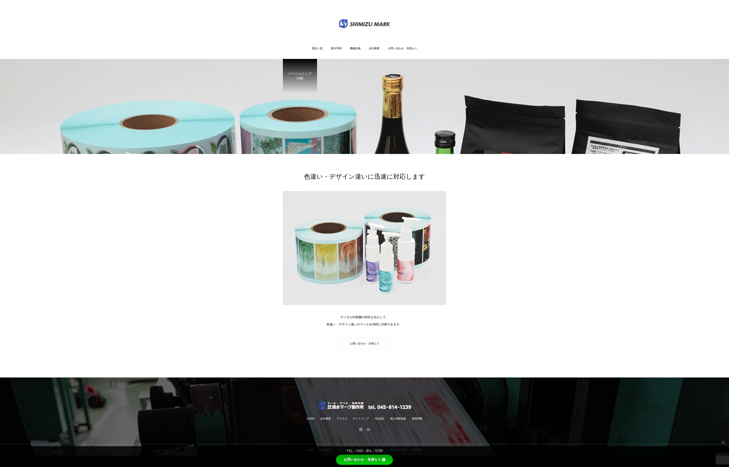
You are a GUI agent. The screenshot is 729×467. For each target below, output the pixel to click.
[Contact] (368, 429)
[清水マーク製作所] (365, 23)
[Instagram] (361, 429)
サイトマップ (361, 418)
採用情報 (417, 418)
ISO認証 (379, 418)
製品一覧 (317, 48)
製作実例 (336, 48)
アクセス (342, 418)
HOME (311, 418)
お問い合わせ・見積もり (402, 48)
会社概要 (374, 48)
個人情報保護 (398, 418)
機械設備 (355, 48)
